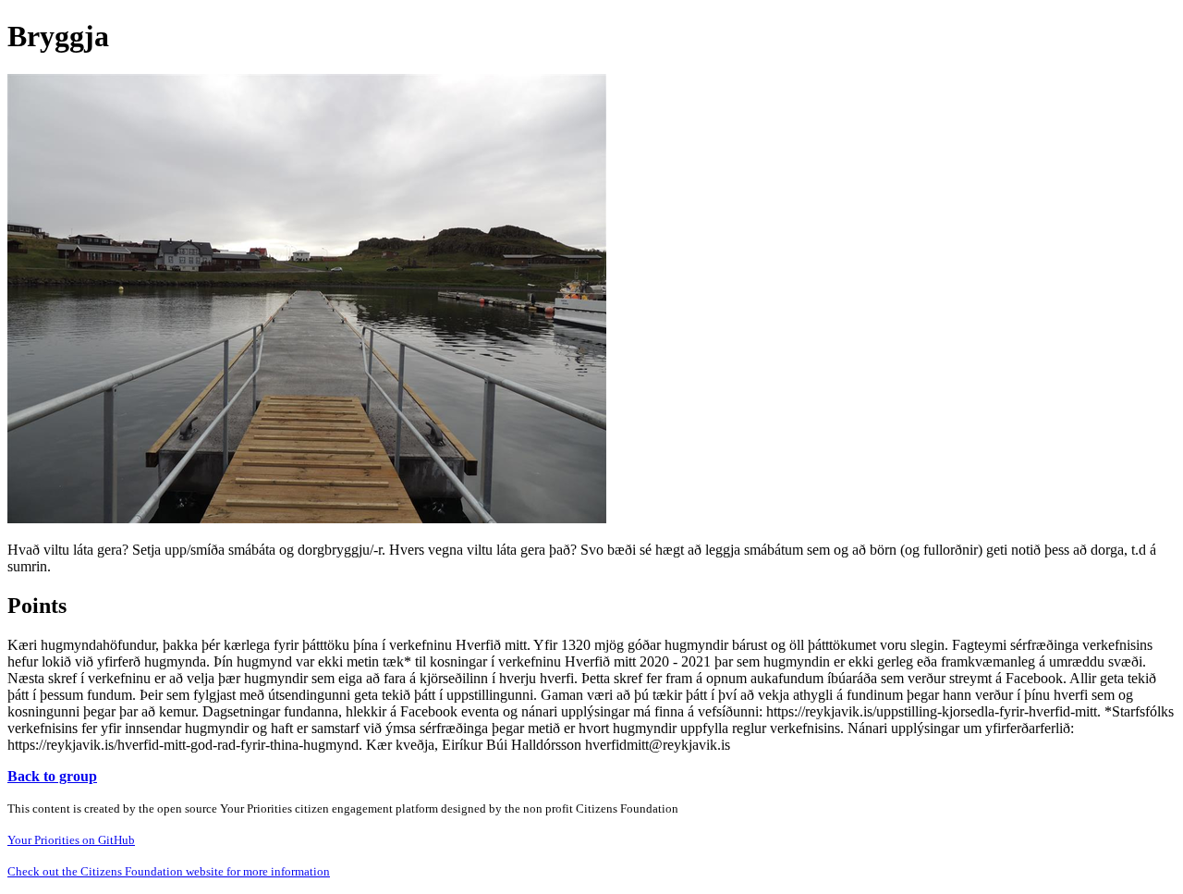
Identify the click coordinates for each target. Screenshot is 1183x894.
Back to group (52, 776)
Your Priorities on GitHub (71, 840)
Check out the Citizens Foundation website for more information (168, 871)
